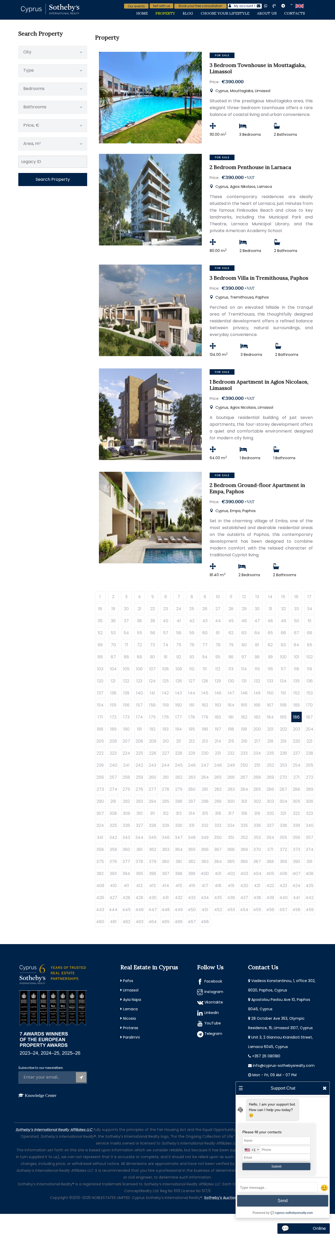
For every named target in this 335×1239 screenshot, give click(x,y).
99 (270, 657)
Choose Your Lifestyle (225, 13)
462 (126, 922)
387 (257, 862)
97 (244, 657)
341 (100, 837)
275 (126, 789)
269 (270, 777)
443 (100, 910)
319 (257, 813)
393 (113, 874)
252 (270, 765)
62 (230, 633)
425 (310, 886)
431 (165, 898)
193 (166, 729)
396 (152, 874)
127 (192, 681)
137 (100, 693)
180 (218, 717)
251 (257, 765)
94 (205, 657)
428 (126, 898)
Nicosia (129, 1018)
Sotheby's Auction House (226, 1197)
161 (191, 705)
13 (257, 597)
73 (152, 645)
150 (270, 693)
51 (309, 621)
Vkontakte (213, 1002)
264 (205, 777)
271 (296, 777)
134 (283, 681)
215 (231, 741)
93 (191, 657)
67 (296, 633)
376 (113, 862)
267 (244, 777)
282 (218, 789)
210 (166, 741)
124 (152, 681)
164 (231, 705)
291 (113, 801)
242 (139, 765)
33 (296, 609)
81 (257, 645)
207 (126, 741)
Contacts (294, 13)
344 (139, 837)
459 (310, 910)
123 (139, 681)
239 (100, 765)
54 (126, 633)
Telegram (213, 1033)
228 (178, 753)
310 (139, 813)
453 (231, 910)
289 (309, 789)
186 (296, 717)
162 (205, 705)
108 (165, 669)
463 (139, 922)
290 (100, 801)
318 (244, 813)
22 (152, 609)
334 (231, 825)
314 (191, 813)
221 (309, 741)
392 (100, 874)
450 (192, 910)
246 (192, 765)
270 (283, 777)
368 (231, 849)
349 (205, 837)
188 (100, 729)
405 (270, 874)
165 (244, 705)
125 (166, 681)
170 (309, 705)
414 (165, 886)
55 (139, 633)
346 (166, 837)
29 (244, 609)
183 (257, 717)
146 (218, 693)
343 (126, 837)
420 (244, 886)
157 (139, 705)
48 (270, 621)
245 (179, 765)
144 (191, 693)
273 (100, 789)
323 (309, 813)
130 (231, 681)
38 (139, 621)
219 (283, 741)
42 (191, 621)
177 (178, 717)
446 (139, 910)
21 (139, 609)
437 (244, 898)
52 (100, 633)
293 (139, 801)
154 (100, 705)
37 (126, 621)
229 (191, 753)
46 (244, 621)
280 (192, 789)
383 (205, 862)
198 (231, 729)
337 (270, 825)
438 (257, 898)
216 (244, 741)
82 (270, 645)
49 (283, 621)
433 (192, 898)
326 (126, 825)
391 (309, 862)
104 (113, 669)
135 (296, 681)
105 (126, 669)
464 (152, 922)
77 (205, 645)
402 (231, 874)
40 (165, 621)
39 (152, 621)
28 (230, 609)
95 (217, 657)
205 (100, 741)
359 (113, 849)
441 (296, 898)
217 (257, 741)
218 (270, 741)
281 (205, 789)
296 (178, 801)
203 (296, 729)
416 (191, 886)
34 (309, 609)
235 (270, 753)
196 (205, 729)
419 (231, 886)
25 (191, 609)
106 (139, 669)
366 (205, 849)
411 (126, 886)
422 (270, 886)
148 (244, 693)
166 (257, 705)
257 (113, 777)
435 (218, 898)
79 (230, 645)
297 (192, 801)
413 (152, 886)
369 (244, 849)
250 (244, 765)
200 (257, 729)
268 (257, 777)
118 (296, 669)
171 (100, 717)
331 (192, 825)
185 (283, 717)
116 (270, 669)
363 (165, 849)
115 (257, 669)
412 (139, 886)
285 (257, 789)
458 (296, 910)
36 (113, 621)
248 (218, 765)
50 (296, 621)
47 (257, 621)
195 (192, 729)
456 (270, 910)
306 (309, 801)
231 (218, 753)
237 (296, 753)
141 (152, 693)
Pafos (128, 980)
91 (166, 657)
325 (113, 825)
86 (100, 657)
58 (178, 633)
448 (165, 910)
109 (179, 669)
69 (100, 645)
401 (218, 874)
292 (126, 801)
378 (139, 862)
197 (218, 729)
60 (205, 633)
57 (165, 633)
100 (283, 657)
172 (113, 717)
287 (283, 789)
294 (152, 801)
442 (309, 898)
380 (165, 862)
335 (244, 825)
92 (178, 657)
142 (165, 693)
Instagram (213, 991)
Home (142, 13)
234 (257, 753)
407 (296, 874)
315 (205, 813)
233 (244, 753)
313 (179, 813)
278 (165, 789)
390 (296, 862)
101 (296, 657)
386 (244, 862)
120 (100, 681)
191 (139, 729)
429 (139, 898)
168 (283, 705)
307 (100, 813)
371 (270, 849)
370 (257, 849)
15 (283, 597)
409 (100, 886)
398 (178, 874)
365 (192, 849)
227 (165, 753)
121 (113, 681)
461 (113, 922)
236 (283, 753)
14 (270, 597)
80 (244, 645)
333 (217, 825)
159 (166, 705)
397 (165, 874)
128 (205, 681)
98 (257, 657)
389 (283, 862)
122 (126, 681)
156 (126, 705)
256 (100, 777)
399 (191, 874)
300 (231, 801)
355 (283, 837)
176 (165, 717)
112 (217, 669)
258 (126, 777)
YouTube (212, 1023)
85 (309, 645)
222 (100, 753)
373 (296, 849)
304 (283, 801)
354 (270, 837)
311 (152, 813)
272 (309, 777)
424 (296, 886)
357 (309, 837)
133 (270, 681)
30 (257, 609)
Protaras (130, 1027)
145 (205, 693)
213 (205, 741)
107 (152, 669)
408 (309, 874)
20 (126, 609)
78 (218, 645)
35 (100, 621)
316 (218, 813)
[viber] (278, 6)
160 (178, 705)
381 (179, 862)
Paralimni (131, 1037)
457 (283, 910)
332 (204, 825)
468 (205, 922)
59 (191, 633)
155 (113, 705)
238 (309, 753)
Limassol (130, 990)
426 (100, 898)
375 (100, 862)
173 (126, 717)
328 (152, 825)
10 (218, 597)
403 (244, 874)
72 (139, 645)
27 (217, 609)
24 (178, 609)
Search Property (53, 179)
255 (309, 765)
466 (179, 922)
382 (192, 862)
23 (165, 609)
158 (152, 705)
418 (218, 886)
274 (113, 789)
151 (283, 693)
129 (218, 681)
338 (283, 825)
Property (165, 13)
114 (244, 669)
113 (230, 669)
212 (192, 741)
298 (205, 801)
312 (166, 813)
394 (126, 874)
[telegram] (287, 6)
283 (231, 789)
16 (296, 597)
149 (257, 693)
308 (113, 813)
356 (296, 837)
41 (179, 621)
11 (231, 597)
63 (244, 633)
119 (309, 669)
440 (283, 898)
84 (296, 645)
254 (296, 765)
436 (231, 898)
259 (139, 777)
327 (139, 825)
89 (139, 657)
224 (126, 753)
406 (283, 874)
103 (100, 669)
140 (139, 693)
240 (113, 765)
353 (257, 837)
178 (191, 717)
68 (309, 633)
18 (100, 609)
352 (244, 837)
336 (257, 825)
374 (310, 849)
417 (205, 886)
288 (296, 789)
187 (309, 717)
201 (270, 729)
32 (283, 609)
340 (310, 825)
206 (113, 741)
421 (257, 886)
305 (296, 801)
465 (165, 922)
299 (217, 801)
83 (283, 645)
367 (218, 849)
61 (218, 633)
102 (309, 657)
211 (178, 741)
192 (152, 729)
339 (296, 825)
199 (244, 729)
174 (139, 717)
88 (126, 657)
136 (309, 681)
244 (165, 765)
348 (192, 837)
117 (283, 669)
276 (139, 789)
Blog (188, 13)
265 (218, 777)
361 (139, 849)
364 (179, 849)
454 (244, 910)
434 (205, 898)
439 (270, 898)
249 (231, 765)
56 (152, 633)
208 (139, 741)
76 (191, 645)
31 (270, 609)
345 (153, 837)
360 (126, 849)
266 (231, 777)
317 (231, 813)
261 (166, 777)
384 (218, 862)
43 (205, 621)
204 (310, 729)
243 (152, 765)
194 (178, 729)
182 (244, 717)
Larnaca (130, 1009)
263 (192, 777)
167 (270, 705)
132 (257, 681)
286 (270, 789)
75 (178, 645)
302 (257, 801)
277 (152, 789)
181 (231, 717)
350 (218, 837)
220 (296, 741)
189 (113, 729)
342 (113, 837)
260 (152, 777)
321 (283, 813)
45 (231, 621)
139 (126, 693)
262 (178, 777)
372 (283, 849)
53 (113, 633)
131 (244, 681)
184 (270, 717)
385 (231, 862)
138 (113, 693)
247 (205, 765)
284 (244, 789)
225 (139, 753)
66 (283, 633)
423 (283, 886)
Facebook (213, 981)
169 (296, 705)
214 (218, 741)
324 (100, 825)
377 (126, 862)
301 (244, 801)
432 (178, 898)
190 (126, 729)
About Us (267, 13)
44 (218, 621)
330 (178, 825)
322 (296, 813)
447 (152, 910)
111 (205, 669)
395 (139, 874)
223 (113, 753)
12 (244, 597)
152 (296, 693)
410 (113, 886)
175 (152, 717)
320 (270, 813)
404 (257, 874)
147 (231, 693)
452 (218, 910)
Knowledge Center (40, 1095)
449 (179, 910)
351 (231, 837)
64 (257, 633)
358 (100, 849)
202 (283, 729)
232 (230, 753)
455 (257, 910)
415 (178, 886)
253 (283, 765)
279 (178, 789)
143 (178, 693)
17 (309, 597)
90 (152, 657)
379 (152, 862)
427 (113, 898)
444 (113, 910)
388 (270, 862)
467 (192, 922)
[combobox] (251, 1149)
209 (152, 741)
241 (126, 765)
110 (191, 669)
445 (126, 910)
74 (165, 645)
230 (205, 753)
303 (270, 801)
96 (230, 657)
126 (179, 681)
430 (153, 898)
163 (218, 705)
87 (113, 657)
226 (152, 753)
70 (113, 645)
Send (283, 1200)
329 (165, 825)
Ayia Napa (132, 999)
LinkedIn (211, 1012)
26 (204, 609)
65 (270, 633)
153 (309, 693)
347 (179, 837)
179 (205, 717)
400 (205, 874)
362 (152, 849)
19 (113, 609)
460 (100, 922)
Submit (276, 1166)
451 (205, 910)
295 (165, 801)
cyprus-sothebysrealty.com (294, 1213)
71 (126, 645)
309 (126, 813)
